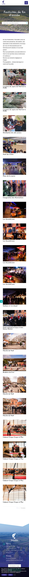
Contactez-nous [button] (14, 566)
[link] (1, 301)
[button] (26, 2)
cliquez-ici (18, 572)
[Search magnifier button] (27, 23)
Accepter (4, 574)
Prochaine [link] (23, 508)
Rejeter (10, 574)
